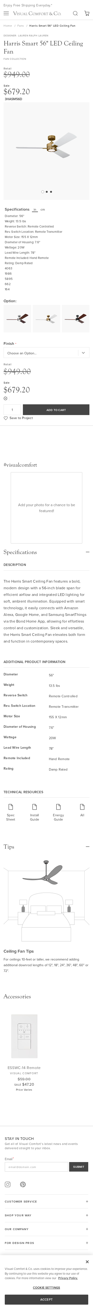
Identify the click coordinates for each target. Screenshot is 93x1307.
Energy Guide (58, 817)
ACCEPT (46, 1299)
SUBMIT (78, 1167)
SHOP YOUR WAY (18, 1215)
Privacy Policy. (68, 1278)
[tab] (46, 550)
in (35, 209)
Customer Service (21, 1201)
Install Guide (34, 817)
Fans (21, 26)
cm (43, 209)
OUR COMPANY (17, 1229)
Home (8, 26)
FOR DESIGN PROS (19, 1243)
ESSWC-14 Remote (24, 1067)
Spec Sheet (10, 817)
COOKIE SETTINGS (46, 1287)
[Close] (87, 1262)
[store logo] (37, 13)
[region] (46, 1281)
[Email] (46, 1167)
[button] (42, 191)
